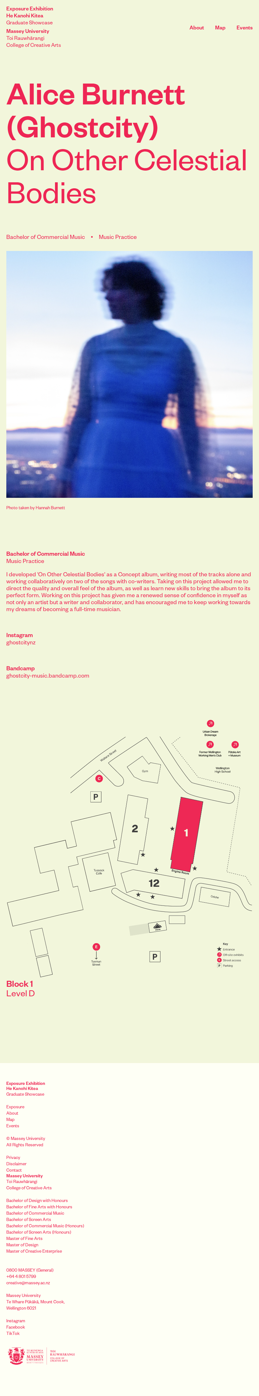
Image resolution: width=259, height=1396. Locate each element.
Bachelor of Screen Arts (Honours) (38, 1233)
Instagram (15, 1321)
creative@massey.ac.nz (28, 1283)
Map (220, 29)
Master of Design (22, 1245)
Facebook (15, 1328)
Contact (14, 1171)
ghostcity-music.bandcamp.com (47, 676)
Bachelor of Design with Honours (37, 1201)
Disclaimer (16, 1164)
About (197, 29)
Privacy (13, 1158)
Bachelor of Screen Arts (28, 1220)
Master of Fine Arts (24, 1239)
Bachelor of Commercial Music (35, 1214)
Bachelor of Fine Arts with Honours (39, 1207)
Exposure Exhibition (25, 1087)
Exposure (15, 1107)
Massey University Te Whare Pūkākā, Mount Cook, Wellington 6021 (35, 1302)
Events (245, 29)
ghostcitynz (21, 643)
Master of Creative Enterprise (34, 1252)
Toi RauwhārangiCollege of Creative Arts (33, 39)
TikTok (13, 1334)
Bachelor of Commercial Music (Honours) (45, 1226)
